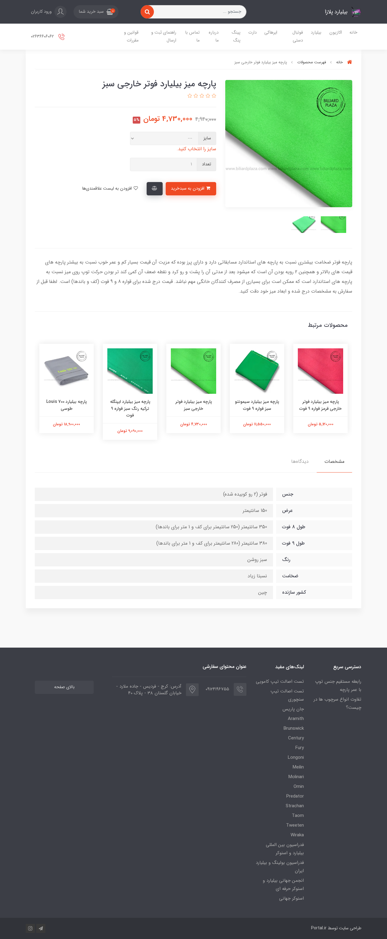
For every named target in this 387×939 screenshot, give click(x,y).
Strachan (295, 806)
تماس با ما (192, 36)
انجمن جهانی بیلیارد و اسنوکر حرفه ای (283, 884)
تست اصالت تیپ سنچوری (287, 695)
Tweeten (295, 825)
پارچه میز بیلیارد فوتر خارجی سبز (193, 405)
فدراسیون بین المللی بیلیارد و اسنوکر (285, 849)
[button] (96, 11)
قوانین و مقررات (131, 36)
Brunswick (294, 728)
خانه (353, 32)
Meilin (298, 767)
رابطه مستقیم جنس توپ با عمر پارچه (338, 685)
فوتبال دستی (297, 36)
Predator (295, 796)
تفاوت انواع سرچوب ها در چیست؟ (337, 703)
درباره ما (214, 36)
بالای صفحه (64, 687)
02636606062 (43, 36)
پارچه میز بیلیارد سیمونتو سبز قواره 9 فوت (257, 405)
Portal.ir (319, 928)
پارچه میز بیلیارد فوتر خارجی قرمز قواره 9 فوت (320, 405)
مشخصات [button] (334, 461)
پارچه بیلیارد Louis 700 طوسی (66, 405)
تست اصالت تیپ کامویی (280, 681)
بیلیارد (316, 32)
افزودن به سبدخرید (188, 188)
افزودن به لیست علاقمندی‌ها (107, 188)
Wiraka (297, 835)
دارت (252, 32)
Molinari (296, 777)
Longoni (296, 757)
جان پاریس (293, 709)
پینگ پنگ (236, 36)
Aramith (296, 718)
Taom (298, 815)
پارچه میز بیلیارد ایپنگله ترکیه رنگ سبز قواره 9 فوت (130, 408)
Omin (299, 786)
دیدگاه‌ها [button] (300, 461)
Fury (299, 748)
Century (296, 738)
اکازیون (335, 32)
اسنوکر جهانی (291, 898)
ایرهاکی (270, 32)
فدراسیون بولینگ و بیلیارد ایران (280, 866)
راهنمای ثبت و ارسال (163, 36)
